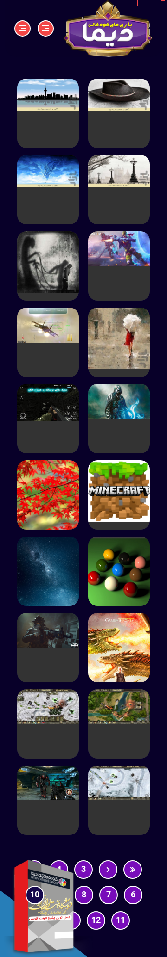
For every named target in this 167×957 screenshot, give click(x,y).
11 (120, 920)
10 (34, 895)
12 (96, 920)
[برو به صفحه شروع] (132, 869)
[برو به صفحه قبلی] (108, 869)
